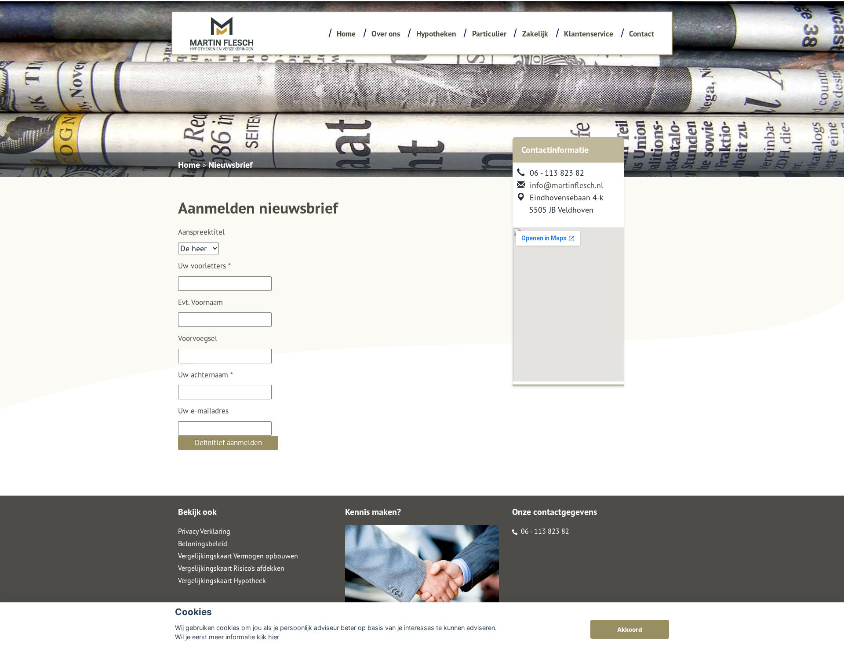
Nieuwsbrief (230, 164)
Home (346, 34)
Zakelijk (535, 34)
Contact (641, 34)
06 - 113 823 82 (544, 531)
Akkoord (629, 629)
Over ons (385, 34)
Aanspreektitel (201, 232)
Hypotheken (436, 34)
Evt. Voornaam (200, 302)
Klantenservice (588, 34)
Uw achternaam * (205, 375)
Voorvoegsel (197, 338)
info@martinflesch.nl (566, 185)
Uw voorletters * (204, 266)
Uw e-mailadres (203, 411)
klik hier (268, 637)
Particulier (489, 34)
